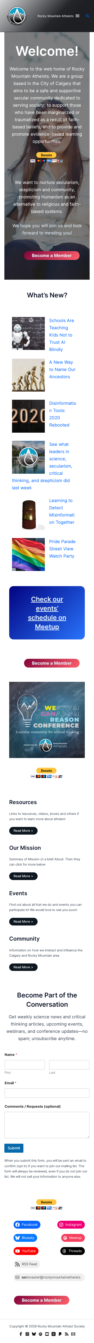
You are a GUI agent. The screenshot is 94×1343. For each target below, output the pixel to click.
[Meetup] (40, 1334)
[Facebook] (21, 1334)
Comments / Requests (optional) (33, 1106)
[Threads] (54, 1334)
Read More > (23, 831)
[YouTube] (47, 1334)
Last (52, 1072)
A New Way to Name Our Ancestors (62, 369)
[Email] (73, 1334)
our (58, 599)
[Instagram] (27, 1334)
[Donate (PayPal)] (60, 1334)
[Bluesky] (34, 1334)
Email (10, 1083)
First (8, 1072)
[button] (88, 16)
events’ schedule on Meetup (47, 617)
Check (42, 599)
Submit (14, 1148)
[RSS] (67, 1334)
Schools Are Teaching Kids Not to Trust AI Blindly (61, 335)
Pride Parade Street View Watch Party (62, 549)
